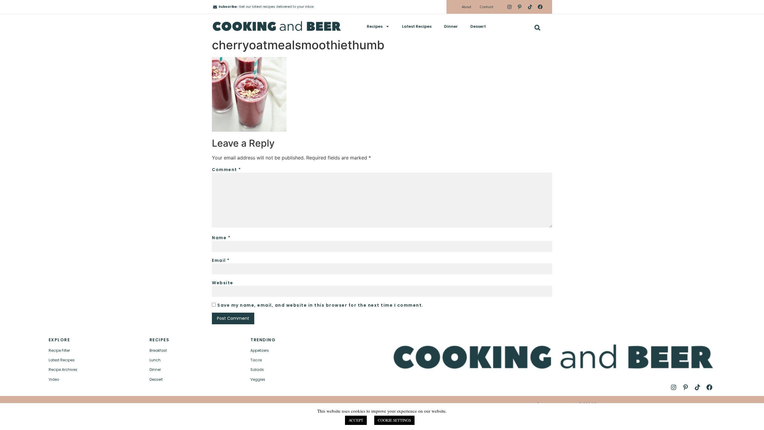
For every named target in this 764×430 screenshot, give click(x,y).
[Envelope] (215, 7)
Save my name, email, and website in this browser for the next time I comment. (320, 305)
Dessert (478, 26)
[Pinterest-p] (519, 7)
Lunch (155, 360)
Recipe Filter (59, 350)
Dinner (451, 26)
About (466, 6)
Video (54, 379)
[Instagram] (509, 7)
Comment (226, 170)
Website (222, 283)
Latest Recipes (417, 26)
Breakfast (158, 350)
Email (221, 260)
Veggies (257, 379)
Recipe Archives (63, 369)
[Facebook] (540, 7)
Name (221, 238)
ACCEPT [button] (356, 420)
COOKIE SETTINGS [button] (394, 420)
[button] (537, 28)
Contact (486, 6)
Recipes (375, 26)
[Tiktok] (529, 7)
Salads (257, 369)
